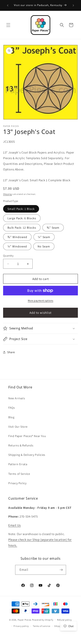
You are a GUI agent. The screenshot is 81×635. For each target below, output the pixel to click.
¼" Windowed (17, 246)
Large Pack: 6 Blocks (21, 218)
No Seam (44, 246)
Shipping (7, 194)
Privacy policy (21, 626)
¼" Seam (44, 237)
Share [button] (11, 352)
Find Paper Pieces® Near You (27, 436)
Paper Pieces (24, 619)
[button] (8, 25)
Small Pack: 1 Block (21, 209)
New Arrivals (16, 398)
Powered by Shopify (42, 619)
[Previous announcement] (7, 5)
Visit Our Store (18, 426)
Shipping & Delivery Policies (26, 455)
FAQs (11, 407)
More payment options (40, 300)
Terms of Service (19, 474)
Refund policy (64, 619)
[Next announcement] (73, 5)
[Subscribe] (61, 570)
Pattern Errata (17, 464)
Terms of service (41, 626)
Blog (11, 417)
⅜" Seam (53, 227)
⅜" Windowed (17, 237)
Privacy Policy (17, 483)
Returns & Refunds (20, 445)
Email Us (14, 525)
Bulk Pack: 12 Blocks (21, 227)
